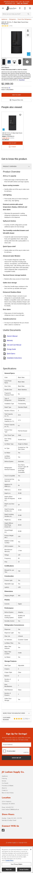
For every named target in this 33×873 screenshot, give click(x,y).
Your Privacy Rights (16, 864)
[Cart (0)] (30, 8)
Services (4, 781)
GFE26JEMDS (9, 89)
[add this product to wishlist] (28, 35)
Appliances (4, 19)
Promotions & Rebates (7, 785)
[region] (16, 860)
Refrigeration (12, 19)
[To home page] (11, 8)
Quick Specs (11, 353)
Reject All (8, 869)
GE (9, 87)
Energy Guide (11, 349)
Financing (4, 778)
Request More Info (17, 100)
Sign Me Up (16, 758)
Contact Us (5, 790)
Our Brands (5, 783)
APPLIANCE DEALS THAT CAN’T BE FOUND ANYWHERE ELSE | (16, 2)
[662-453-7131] (25, 8)
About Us (4, 788)
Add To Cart (16, 95)
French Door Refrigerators (24, 19)
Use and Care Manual (14, 345)
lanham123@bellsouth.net (12, 809)
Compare (13, 146)
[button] (3, 8)
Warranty (10, 340)
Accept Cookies (24, 869)
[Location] (20, 8)
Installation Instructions (14, 358)
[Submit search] (28, 14)
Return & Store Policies (8, 793)
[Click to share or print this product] (28, 31)
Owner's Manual (12, 336)
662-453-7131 (9, 807)
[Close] (31, 849)
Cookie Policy (9, 860)
